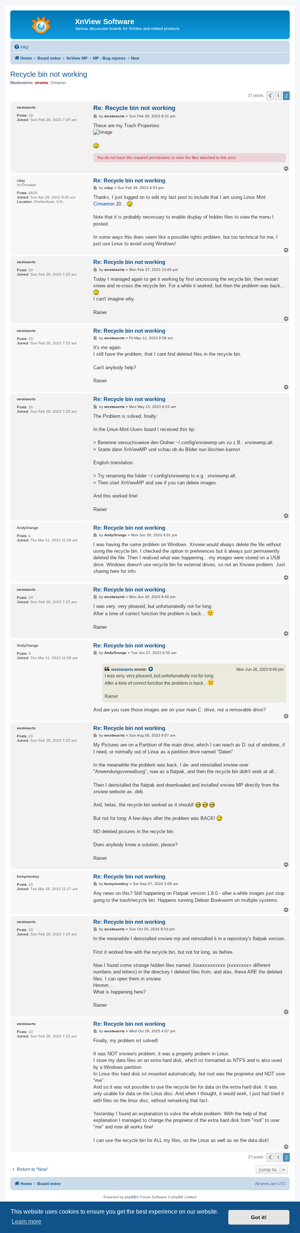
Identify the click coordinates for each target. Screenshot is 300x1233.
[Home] (43, 23)
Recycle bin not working (48, 74)
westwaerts (122, 669)
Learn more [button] (26, 1221)
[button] (270, 95)
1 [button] (278, 95)
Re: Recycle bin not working (134, 108)
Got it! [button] (259, 1217)
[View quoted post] (151, 669)
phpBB (130, 1197)
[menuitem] (21, 47)
